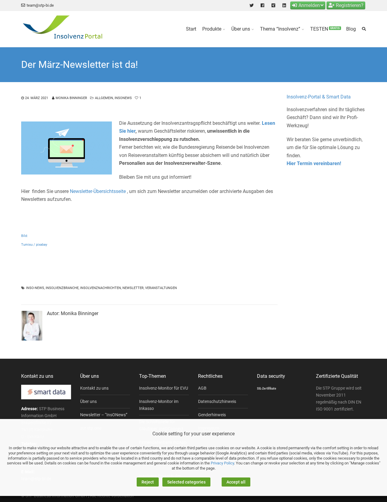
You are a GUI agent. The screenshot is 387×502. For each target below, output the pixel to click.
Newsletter (133, 288)
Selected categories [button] (186, 482)
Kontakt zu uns (94, 388)
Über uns (240, 29)
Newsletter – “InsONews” (103, 414)
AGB (202, 388)
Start (191, 29)
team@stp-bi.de (40, 5)
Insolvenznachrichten (100, 288)
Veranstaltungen (161, 288)
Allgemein (104, 98)
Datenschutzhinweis (217, 401)
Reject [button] (147, 482)
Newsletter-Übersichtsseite (98, 191)
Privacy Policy (222, 463)
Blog (351, 29)
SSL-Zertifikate (266, 389)
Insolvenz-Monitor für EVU (163, 388)
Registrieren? (349, 5)
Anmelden (309, 5)
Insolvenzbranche (62, 288)
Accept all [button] (236, 482)
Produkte (211, 29)
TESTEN (325, 29)
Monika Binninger (71, 98)
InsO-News (35, 288)
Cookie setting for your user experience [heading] (193, 434)
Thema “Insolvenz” (280, 29)
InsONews (123, 98)
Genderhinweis (212, 414)
